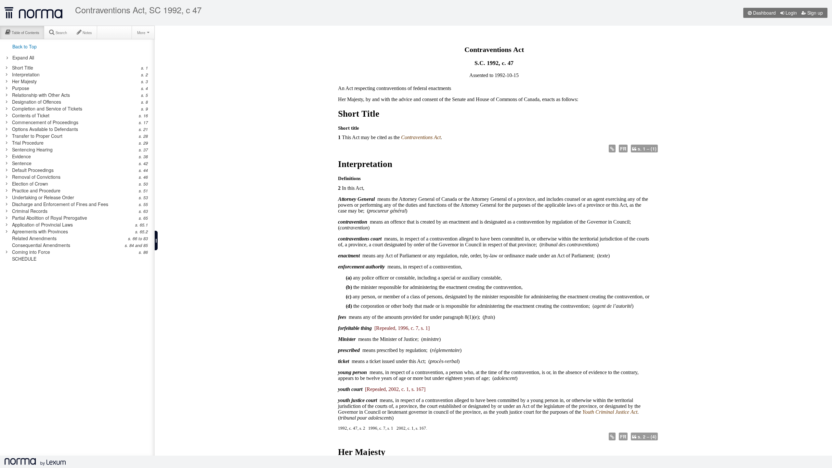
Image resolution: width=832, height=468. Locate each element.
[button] (156, 240)
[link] (74, 67)
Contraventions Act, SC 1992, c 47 (138, 10)
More (141, 32)
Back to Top (24, 46)
